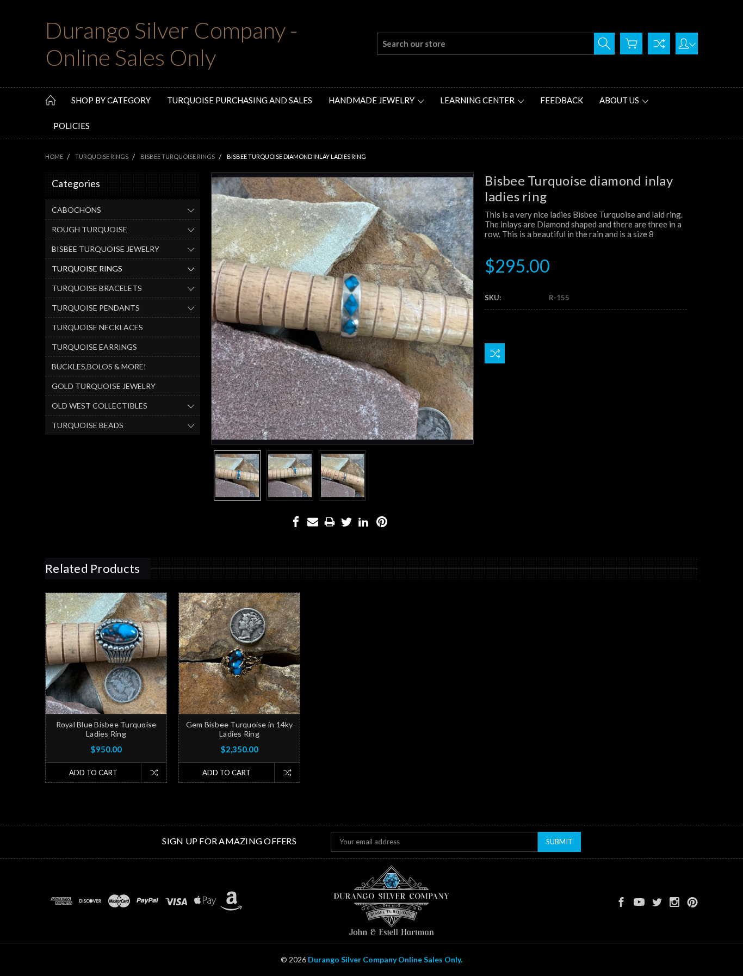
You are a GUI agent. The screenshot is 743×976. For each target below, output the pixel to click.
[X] (346, 521)
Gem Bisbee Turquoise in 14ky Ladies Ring (239, 729)
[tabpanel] (106, 687)
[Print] (329, 521)
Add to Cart (93, 772)
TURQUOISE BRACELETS (97, 288)
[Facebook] (295, 521)
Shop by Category (111, 100)
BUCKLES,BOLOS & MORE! (99, 366)
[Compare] (659, 43)
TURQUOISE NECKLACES (97, 327)
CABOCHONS (76, 209)
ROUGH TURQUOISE (89, 229)
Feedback (561, 100)
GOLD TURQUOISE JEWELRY (104, 386)
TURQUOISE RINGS (87, 268)
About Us (620, 100)
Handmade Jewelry (372, 100)
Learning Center (478, 100)
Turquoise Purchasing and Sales (239, 100)
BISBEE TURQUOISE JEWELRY (105, 249)
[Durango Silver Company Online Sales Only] (391, 900)
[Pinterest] (381, 521)
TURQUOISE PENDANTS (96, 307)
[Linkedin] (363, 521)
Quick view (106, 678)
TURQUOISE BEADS (87, 425)
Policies (71, 126)
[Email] (312, 521)
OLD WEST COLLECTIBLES (99, 405)
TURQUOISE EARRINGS (94, 346)
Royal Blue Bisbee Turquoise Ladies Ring (106, 729)
